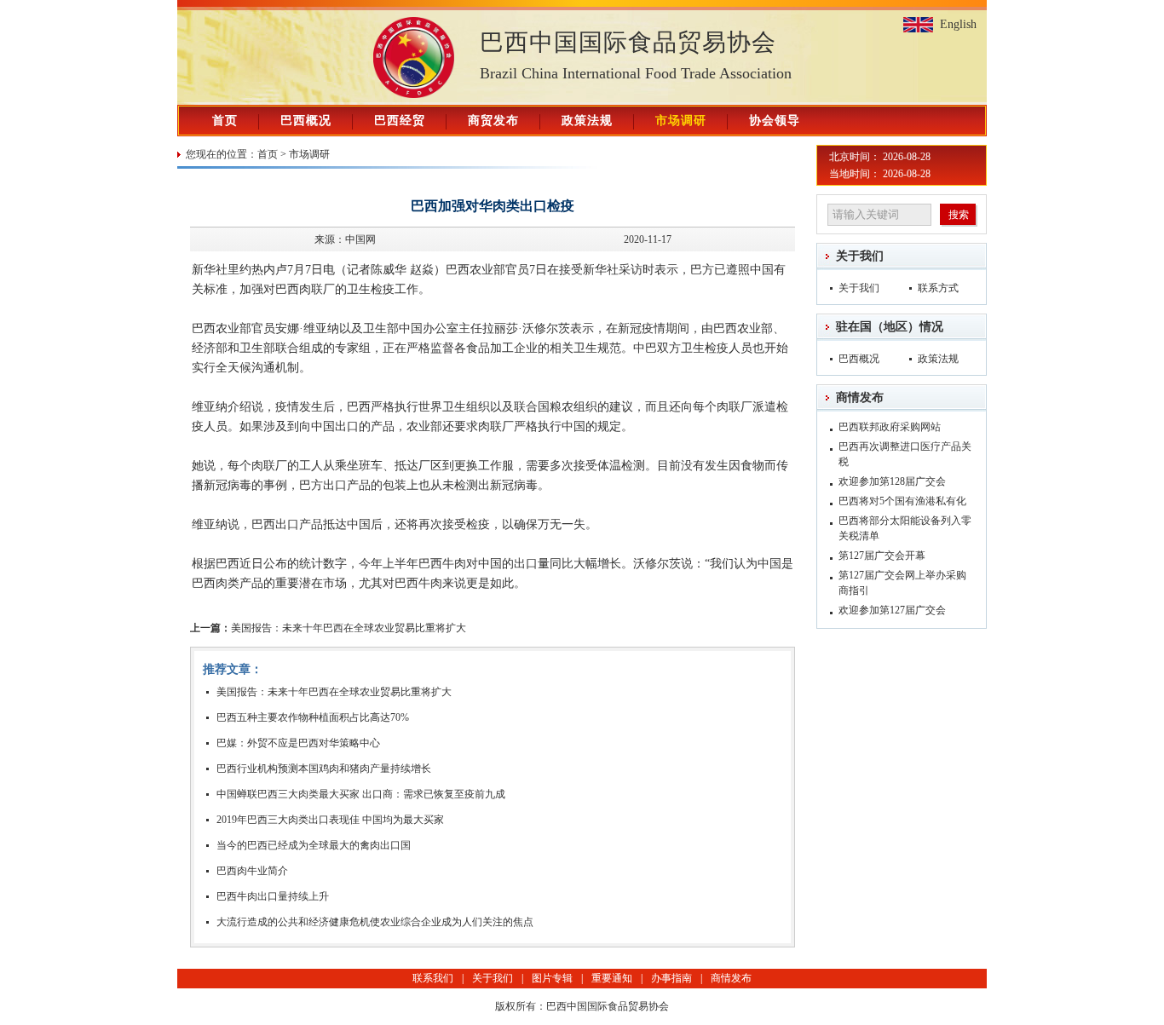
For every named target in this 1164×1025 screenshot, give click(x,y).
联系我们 (432, 978)
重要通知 (611, 978)
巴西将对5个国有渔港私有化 (902, 501)
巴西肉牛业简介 (252, 871)
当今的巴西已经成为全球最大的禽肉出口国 (313, 845)
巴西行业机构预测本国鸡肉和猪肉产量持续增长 (323, 769)
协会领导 (774, 120)
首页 (225, 120)
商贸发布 (493, 120)
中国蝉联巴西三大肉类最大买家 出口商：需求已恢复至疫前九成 (360, 794)
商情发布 (860, 397)
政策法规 (587, 120)
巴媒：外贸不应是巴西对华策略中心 (298, 743)
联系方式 (938, 288)
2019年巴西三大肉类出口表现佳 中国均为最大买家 (330, 820)
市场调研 (680, 120)
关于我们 (860, 256)
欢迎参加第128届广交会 (892, 481)
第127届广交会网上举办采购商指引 (902, 582)
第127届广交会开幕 (881, 555)
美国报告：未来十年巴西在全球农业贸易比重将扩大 (328, 628)
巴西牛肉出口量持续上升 (272, 896)
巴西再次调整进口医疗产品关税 (904, 454)
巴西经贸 (399, 120)
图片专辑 (552, 978)
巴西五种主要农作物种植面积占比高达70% (312, 717)
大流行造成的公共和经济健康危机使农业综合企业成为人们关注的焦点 (374, 922)
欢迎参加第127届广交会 (892, 610)
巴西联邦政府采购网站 (889, 427)
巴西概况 (305, 120)
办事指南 (671, 978)
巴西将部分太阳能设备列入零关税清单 (904, 528)
